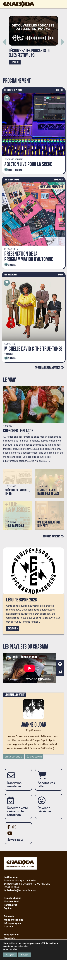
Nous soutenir (11, 901)
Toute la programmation (48, 367)
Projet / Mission (12, 898)
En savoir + (13, 628)
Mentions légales (13, 919)
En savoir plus (10, 949)
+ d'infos (15, 66)
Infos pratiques (12, 923)
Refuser (24, 955)
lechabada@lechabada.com (20, 890)
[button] (4, 42)
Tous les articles (52, 536)
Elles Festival (11, 934)
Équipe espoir (34, 756)
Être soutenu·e (13, 756)
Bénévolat (9, 916)
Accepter (10, 955)
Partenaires (10, 905)
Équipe (8, 908)
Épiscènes (9, 938)
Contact (8, 926)
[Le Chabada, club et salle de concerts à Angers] (18, 4)
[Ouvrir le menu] (60, 4)
